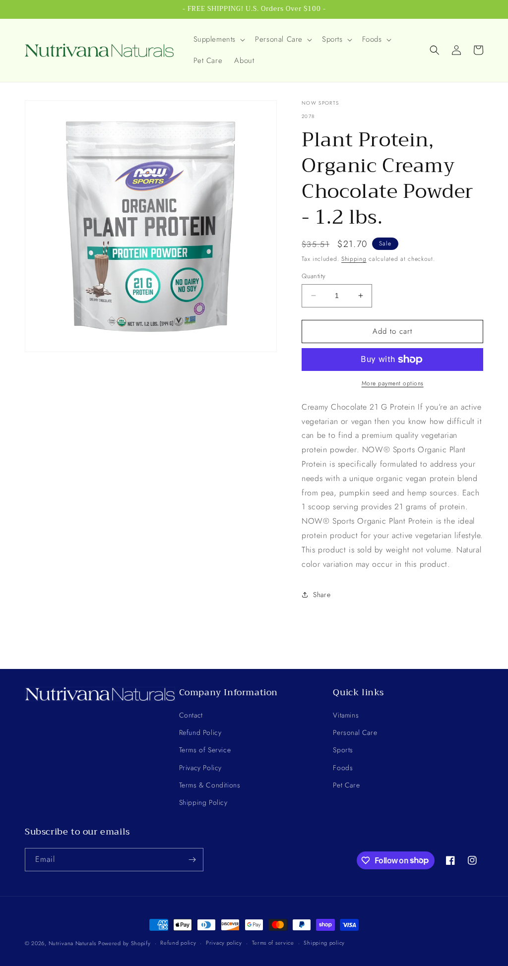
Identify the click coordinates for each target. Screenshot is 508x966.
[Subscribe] (192, 859)
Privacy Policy (200, 768)
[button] (219, 40)
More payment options (393, 383)
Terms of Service (205, 750)
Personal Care (355, 732)
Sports (343, 750)
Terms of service (273, 943)
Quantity (313, 276)
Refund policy (178, 943)
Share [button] (321, 595)
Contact (191, 715)
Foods (343, 768)
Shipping (354, 258)
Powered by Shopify (124, 943)
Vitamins (346, 715)
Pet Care (346, 785)
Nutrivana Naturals (72, 943)
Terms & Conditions (210, 785)
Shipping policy (324, 943)
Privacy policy (224, 943)
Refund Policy (200, 732)
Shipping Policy (203, 802)
